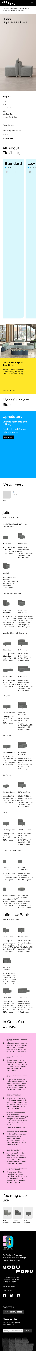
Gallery (5, 105)
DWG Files (15, 517)
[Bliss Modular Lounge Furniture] (7, 1213)
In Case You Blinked (10, 117)
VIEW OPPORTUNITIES (13, 1312)
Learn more (15, 1260)
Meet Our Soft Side (10, 108)
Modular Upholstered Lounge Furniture (16, 8)
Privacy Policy (7, 1290)
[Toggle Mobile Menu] (32, 3)
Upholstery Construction (12, 131)
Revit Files (6, 517)
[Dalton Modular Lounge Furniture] (28, 1213)
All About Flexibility (10, 102)
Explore (6, 437)
